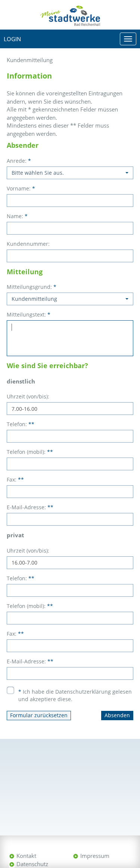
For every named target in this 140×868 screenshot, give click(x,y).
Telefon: (20, 424)
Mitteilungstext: (28, 314)
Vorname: (21, 188)
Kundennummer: (28, 243)
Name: (17, 216)
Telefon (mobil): (30, 451)
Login (12, 39)
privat (15, 535)
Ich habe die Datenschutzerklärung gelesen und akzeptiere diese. (75, 695)
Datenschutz (32, 864)
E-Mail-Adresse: (30, 507)
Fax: (15, 479)
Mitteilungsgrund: (31, 286)
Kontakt (26, 855)
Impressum (94, 855)
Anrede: (19, 160)
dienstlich (21, 381)
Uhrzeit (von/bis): (28, 396)
